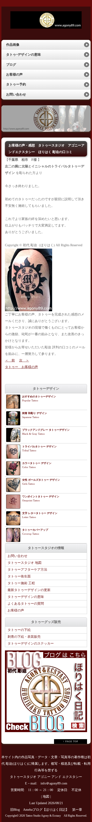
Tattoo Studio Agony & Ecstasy (43, 815)
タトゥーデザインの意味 (26, 597)
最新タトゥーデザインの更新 (29, 590)
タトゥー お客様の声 (21, 367)
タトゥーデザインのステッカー (31, 643)
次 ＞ (24, 360)
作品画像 (12, 44)
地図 (46, 796)
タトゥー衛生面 (19, 576)
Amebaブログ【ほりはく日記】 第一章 (54, 809)
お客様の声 (14, 74)
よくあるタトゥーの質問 (26, 603)
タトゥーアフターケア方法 (27, 569)
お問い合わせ (16, 94)
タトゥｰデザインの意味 (23, 54)
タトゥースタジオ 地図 (25, 563)
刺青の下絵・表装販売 (24, 636)
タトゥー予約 (16, 84)
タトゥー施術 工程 (21, 583)
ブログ (11, 64)
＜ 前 (10, 360)
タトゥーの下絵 (19, 630)
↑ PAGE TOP (70, 741)
